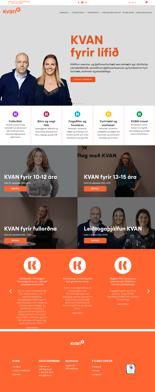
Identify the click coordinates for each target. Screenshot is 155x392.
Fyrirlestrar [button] (78, 12)
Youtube (96, 371)
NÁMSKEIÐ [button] (64, 12)
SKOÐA (15, 189)
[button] (2, 52)
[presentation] (9, 291)
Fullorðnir (15, 121)
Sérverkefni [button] (92, 12)
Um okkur (16, 367)
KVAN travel (139, 121)
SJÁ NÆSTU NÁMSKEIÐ (83, 79)
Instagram (97, 375)
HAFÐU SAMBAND (21, 371)
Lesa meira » (32, 327)
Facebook (96, 367)
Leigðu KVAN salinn (143, 12)
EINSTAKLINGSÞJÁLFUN (111, 12)
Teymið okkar (128, 12)
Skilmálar (16, 375)
